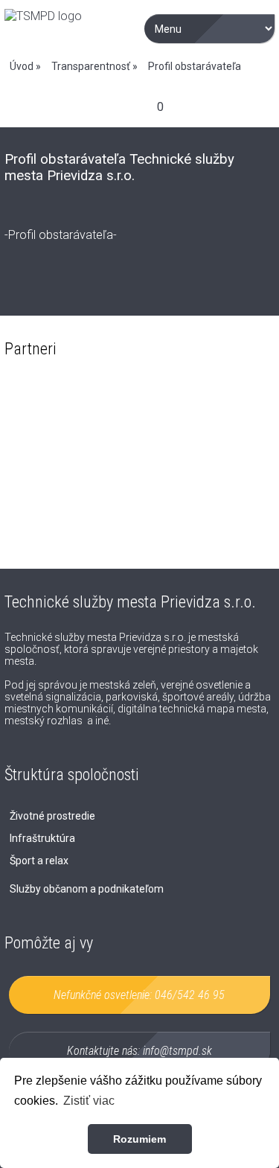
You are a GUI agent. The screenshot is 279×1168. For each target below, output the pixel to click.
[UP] (209, 522)
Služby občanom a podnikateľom (87, 889)
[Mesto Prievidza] (69, 429)
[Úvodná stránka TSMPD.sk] (43, 16)
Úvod (21, 66)
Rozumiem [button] (139, 1139)
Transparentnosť (90, 66)
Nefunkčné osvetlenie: (139, 995)
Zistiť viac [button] (89, 1100)
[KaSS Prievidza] (70, 522)
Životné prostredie (52, 816)
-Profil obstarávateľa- (60, 235)
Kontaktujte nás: (139, 1051)
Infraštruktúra (42, 838)
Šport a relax (39, 861)
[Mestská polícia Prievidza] (209, 429)
